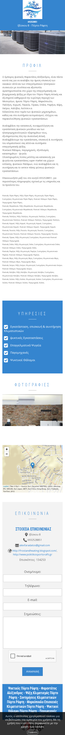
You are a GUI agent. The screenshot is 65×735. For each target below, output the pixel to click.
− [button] (7, 454)
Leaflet (5, 486)
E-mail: (32, 600)
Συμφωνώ (32, 732)
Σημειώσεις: (32, 614)
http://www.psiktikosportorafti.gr (32, 554)
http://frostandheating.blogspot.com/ (34, 550)
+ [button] (7, 449)
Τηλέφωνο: (32, 586)
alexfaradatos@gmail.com (35, 545)
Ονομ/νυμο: (32, 572)
